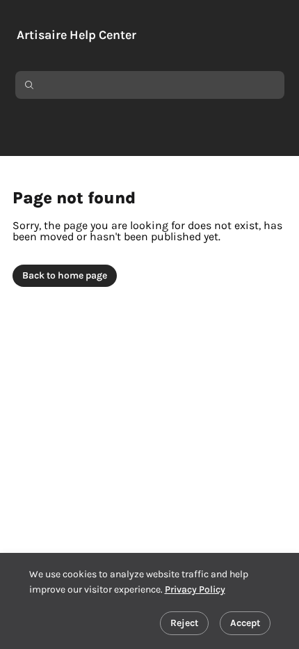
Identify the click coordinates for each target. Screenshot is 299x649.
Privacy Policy (195, 589)
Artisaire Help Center (76, 35)
